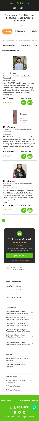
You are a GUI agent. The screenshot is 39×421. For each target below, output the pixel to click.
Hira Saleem (9, 127)
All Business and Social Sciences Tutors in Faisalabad (19, 381)
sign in (15, 8)
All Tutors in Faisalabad (13, 386)
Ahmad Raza (9, 73)
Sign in (27, 260)
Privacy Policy (25, 400)
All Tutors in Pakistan (13, 390)
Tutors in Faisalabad (24, 40)
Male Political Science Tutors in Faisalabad (16, 365)
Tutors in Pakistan (12, 40)
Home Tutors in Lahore (13, 286)
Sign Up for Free (18, 256)
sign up (23, 8)
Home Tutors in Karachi (13, 290)
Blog (9, 400)
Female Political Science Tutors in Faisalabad (17, 359)
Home (3, 40)
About (3, 400)
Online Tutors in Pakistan (14, 298)
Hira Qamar (9, 181)
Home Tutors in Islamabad (14, 294)
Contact (35, 400)
